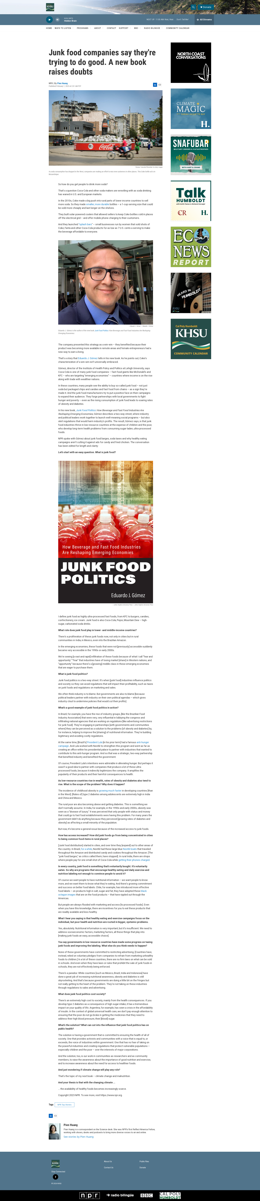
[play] (49, 19)
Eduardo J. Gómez (88, 358)
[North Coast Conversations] (191, 63)
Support (123, 28)
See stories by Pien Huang (79, 1136)
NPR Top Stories (65, 1105)
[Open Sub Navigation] (73, 28)
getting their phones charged (134, 860)
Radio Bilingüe (152, 28)
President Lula (94, 742)
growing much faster (110, 790)
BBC (136, 28)
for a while (86, 849)
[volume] (57, 20)
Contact (111, 28)
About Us (108, 1162)
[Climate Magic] (191, 109)
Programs (82, 28)
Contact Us (108, 1168)
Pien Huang (62, 83)
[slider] (61, 19)
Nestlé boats (130, 849)
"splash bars (85, 224)
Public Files (144, 1162)
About (97, 28)
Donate (207, 7)
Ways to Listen (63, 28)
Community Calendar (177, 28)
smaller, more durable (97, 204)
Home (49, 28)
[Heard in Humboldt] (191, 293)
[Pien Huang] (55, 1131)
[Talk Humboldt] (191, 201)
